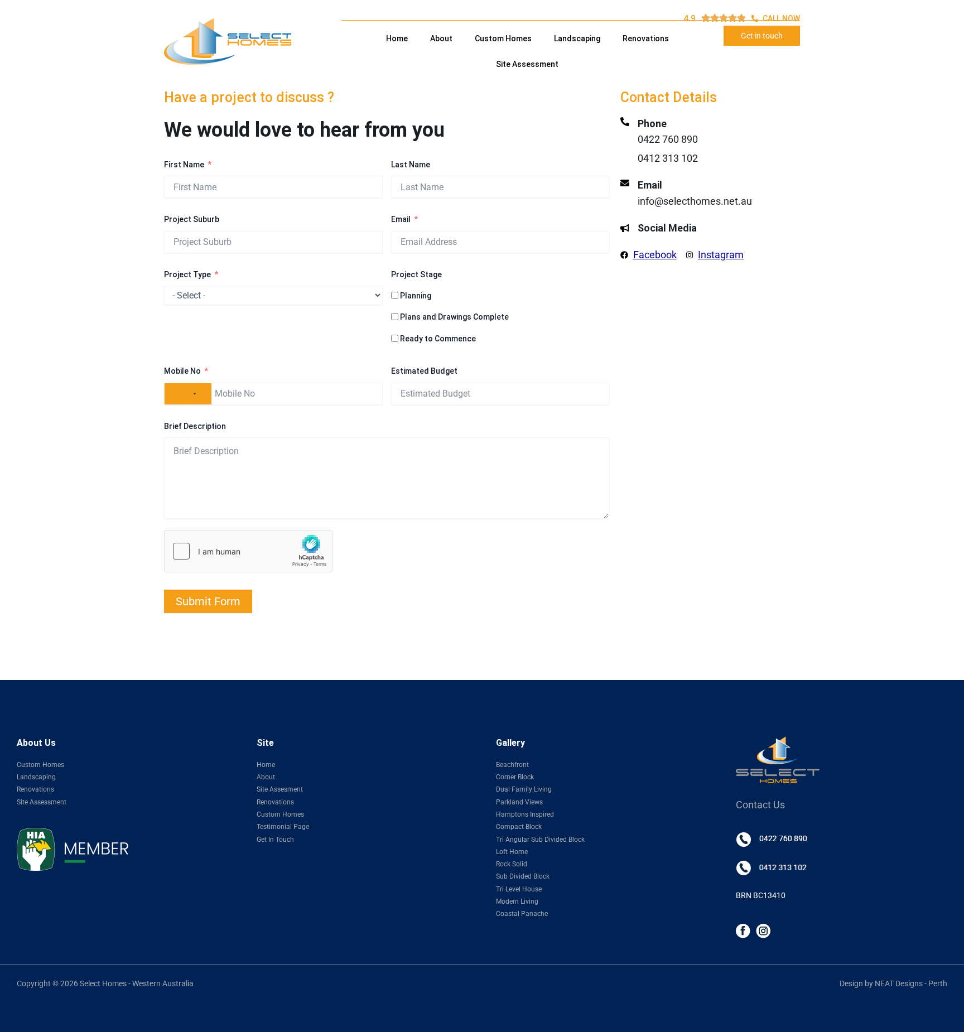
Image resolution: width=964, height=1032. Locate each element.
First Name (184, 164)
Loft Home (512, 852)
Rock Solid (511, 864)
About (441, 38)
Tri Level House (519, 889)
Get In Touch (275, 839)
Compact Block (519, 827)
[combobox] (188, 393)
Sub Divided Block (523, 876)
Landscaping (577, 38)
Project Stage (416, 274)
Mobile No (182, 370)
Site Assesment (280, 789)
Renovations (646, 38)
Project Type (187, 274)
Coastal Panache (522, 914)
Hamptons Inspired (525, 814)
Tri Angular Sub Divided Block (540, 839)
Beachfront (512, 765)
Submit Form (208, 601)
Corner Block (515, 777)
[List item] (743, 930)
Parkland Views (519, 802)
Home (397, 38)
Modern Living (517, 901)
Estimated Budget (424, 370)
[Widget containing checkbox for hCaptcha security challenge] (248, 551)
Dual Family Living (524, 789)
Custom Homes (503, 38)
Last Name (410, 164)
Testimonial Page (283, 827)
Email (401, 219)
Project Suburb (191, 219)
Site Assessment (527, 64)
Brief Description (195, 426)
